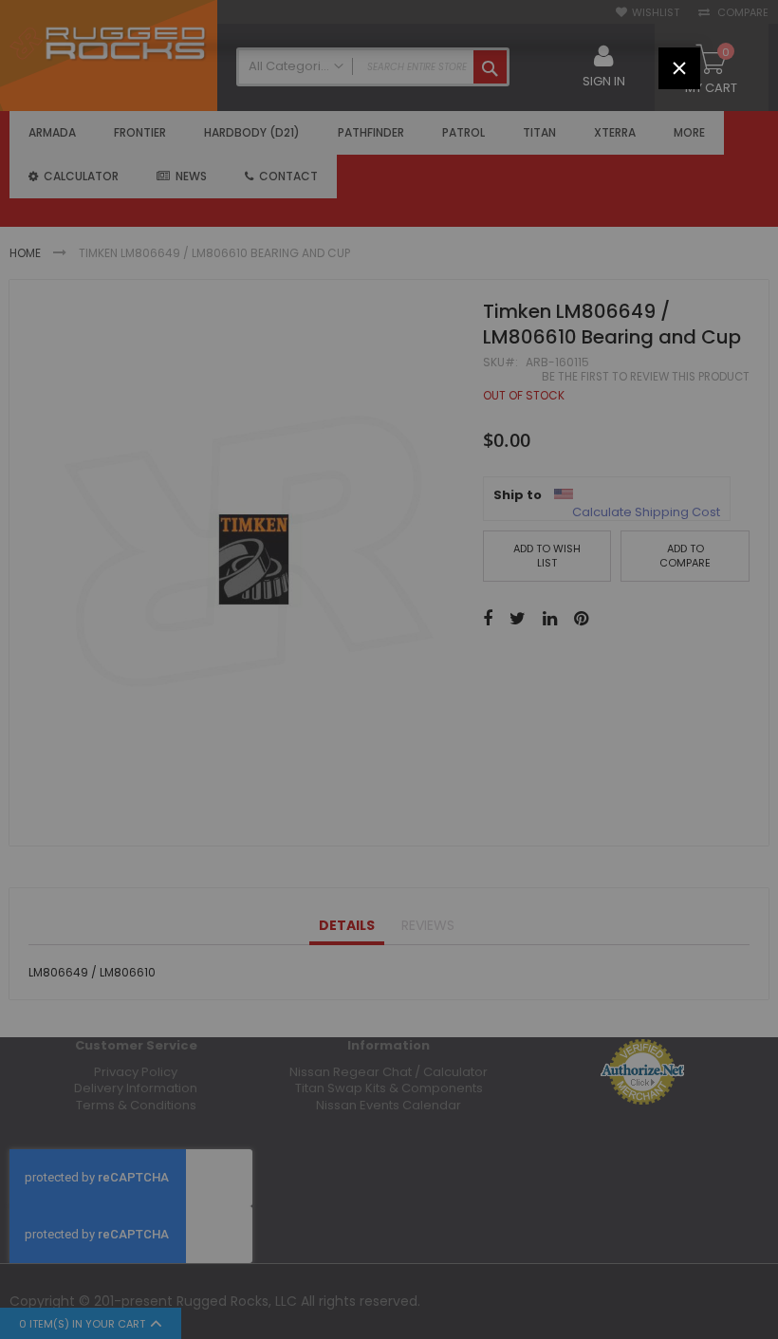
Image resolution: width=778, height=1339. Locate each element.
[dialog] (389, 669)
